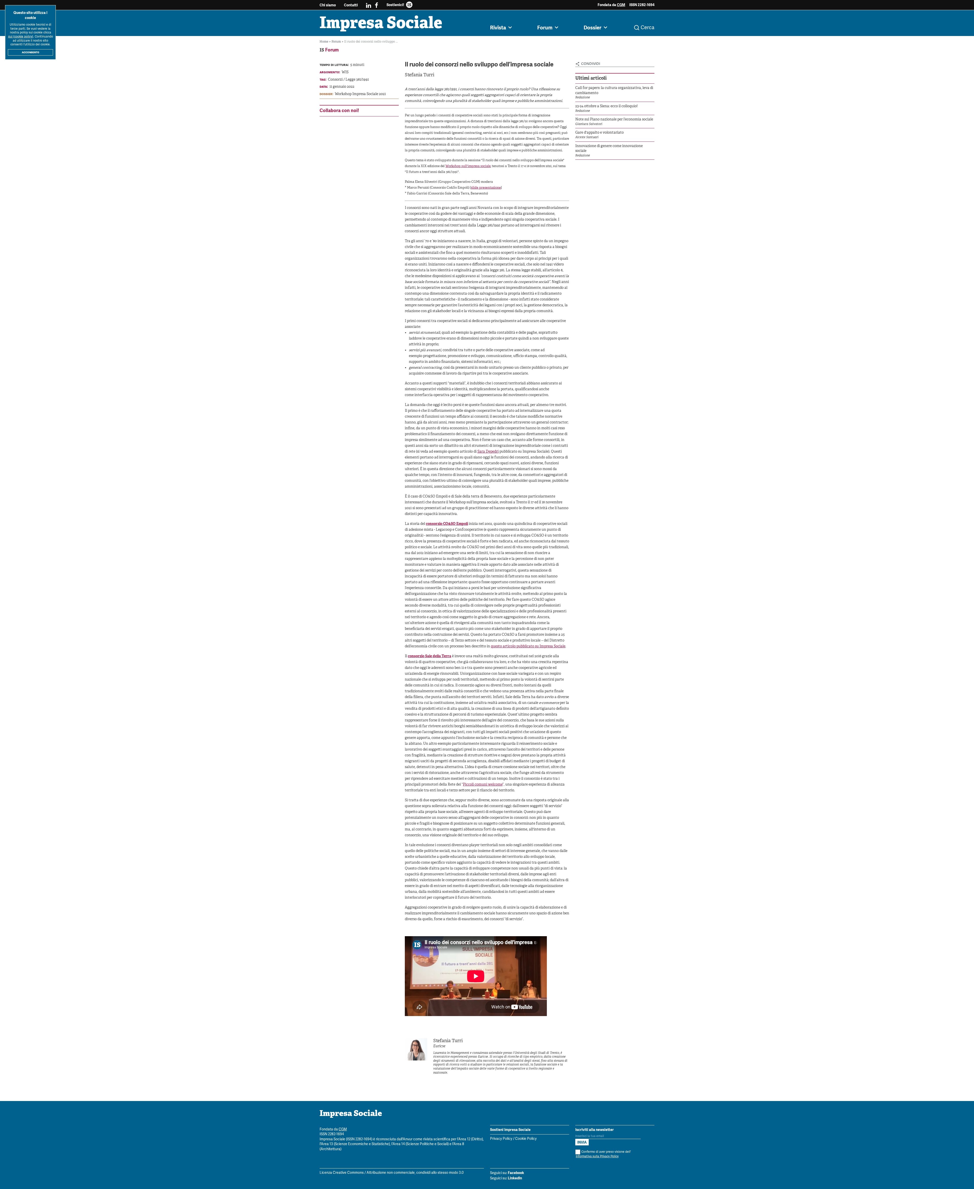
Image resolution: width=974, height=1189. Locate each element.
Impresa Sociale (381, 24)
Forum (337, 42)
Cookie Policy (526, 1139)
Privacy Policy (501, 1139)
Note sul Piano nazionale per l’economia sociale (614, 119)
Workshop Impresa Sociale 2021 (360, 94)
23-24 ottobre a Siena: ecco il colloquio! (606, 106)
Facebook (516, 1172)
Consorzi (335, 80)
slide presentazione (486, 188)
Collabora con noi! (339, 110)
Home (324, 42)
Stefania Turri (419, 75)
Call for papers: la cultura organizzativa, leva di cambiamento (614, 90)
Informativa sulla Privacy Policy (597, 1156)
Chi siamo (328, 5)
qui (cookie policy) (20, 37)
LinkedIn (515, 1178)
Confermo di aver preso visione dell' (603, 1154)
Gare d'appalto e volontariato (599, 133)
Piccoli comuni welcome (482, 785)
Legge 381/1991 (357, 80)
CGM (621, 5)
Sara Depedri (488, 452)
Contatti (351, 5)
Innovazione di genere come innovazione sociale (609, 148)
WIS (345, 72)
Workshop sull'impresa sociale (468, 166)
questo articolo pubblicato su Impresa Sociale (528, 646)
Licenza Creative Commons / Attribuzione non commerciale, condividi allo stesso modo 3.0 (392, 1173)
